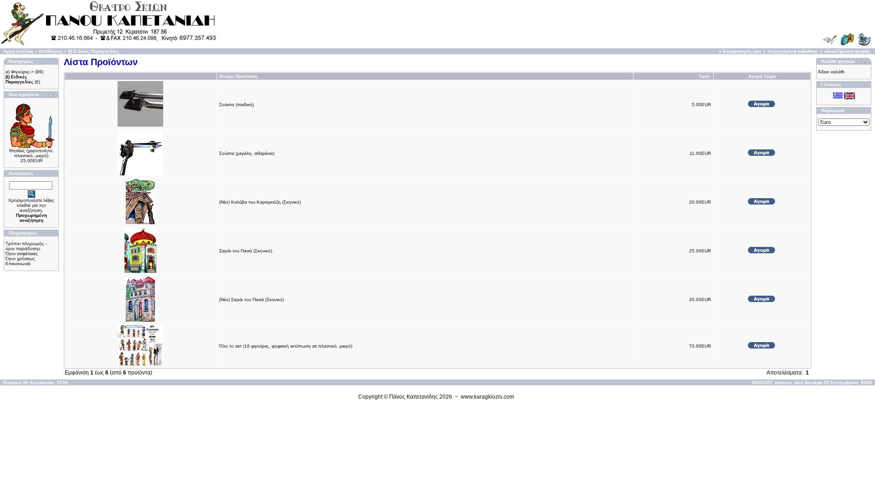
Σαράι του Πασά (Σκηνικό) (245, 250)
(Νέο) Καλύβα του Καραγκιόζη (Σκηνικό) (260, 202)
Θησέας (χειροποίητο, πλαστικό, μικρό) (31, 153)
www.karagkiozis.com (487, 397)
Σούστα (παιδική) (236, 104)
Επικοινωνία (18, 263)
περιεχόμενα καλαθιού (793, 51)
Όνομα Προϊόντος (238, 76)
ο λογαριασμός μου (740, 51)
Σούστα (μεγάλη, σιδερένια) (246, 153)
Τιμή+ (705, 76)
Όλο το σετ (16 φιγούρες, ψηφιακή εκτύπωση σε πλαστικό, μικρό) (285, 345)
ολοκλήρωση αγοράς (847, 51)
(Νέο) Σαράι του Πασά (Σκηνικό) (251, 299)
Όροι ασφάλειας (21, 253)
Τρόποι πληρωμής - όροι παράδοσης (26, 246)
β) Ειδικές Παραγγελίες (93, 51)
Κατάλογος (50, 51)
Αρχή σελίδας (18, 51)
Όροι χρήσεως (20, 258)
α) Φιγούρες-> (19, 71)
